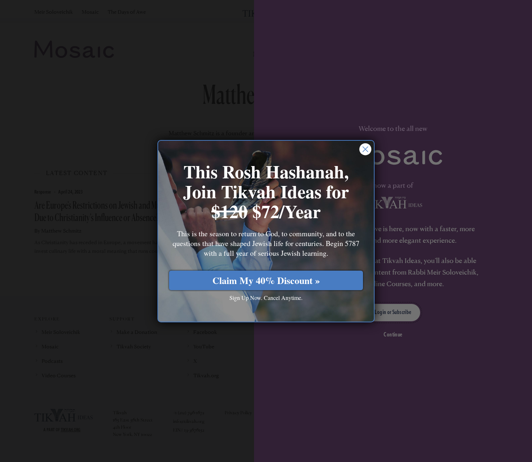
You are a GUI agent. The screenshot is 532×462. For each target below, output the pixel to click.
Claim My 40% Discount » (266, 280)
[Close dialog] (365, 149)
